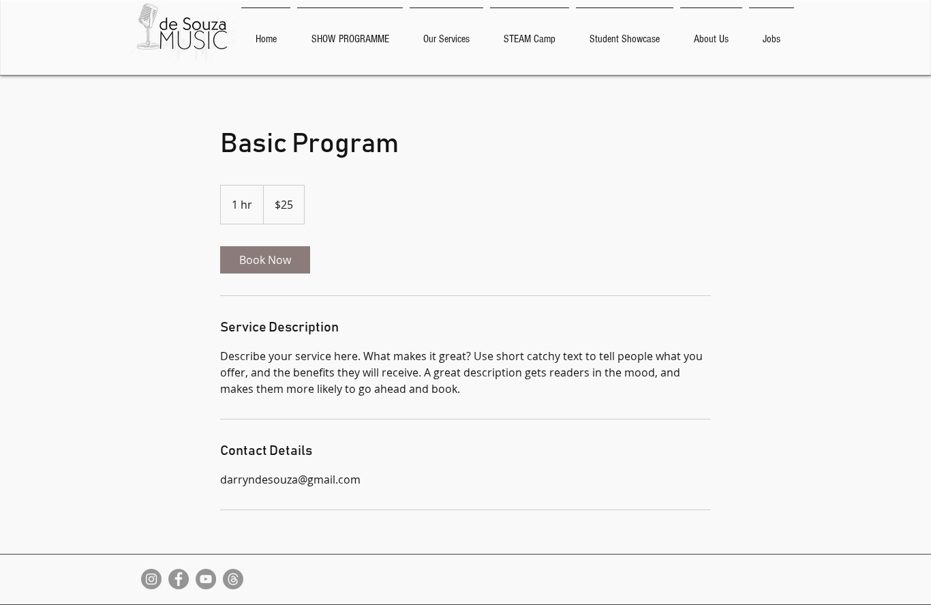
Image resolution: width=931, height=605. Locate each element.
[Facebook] (178, 579)
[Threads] (233, 579)
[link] (265, 260)
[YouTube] (206, 579)
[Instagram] (151, 579)
